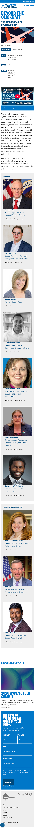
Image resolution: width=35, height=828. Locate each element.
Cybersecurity (17, 49)
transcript (12, 108)
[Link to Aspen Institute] (9, 796)
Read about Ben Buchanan (14, 262)
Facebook (12, 70)
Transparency (7, 817)
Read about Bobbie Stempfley (15, 400)
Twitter (11, 73)
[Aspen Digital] (9, 6)
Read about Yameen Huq (13, 642)
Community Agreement (11, 807)
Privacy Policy (12, 772)
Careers (5, 805)
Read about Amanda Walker (14, 449)
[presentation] (17, 679)
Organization (7, 759)
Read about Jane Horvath (14, 306)
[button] (26, 5)
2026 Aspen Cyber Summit (15, 694)
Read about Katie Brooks (13, 550)
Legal (4, 810)
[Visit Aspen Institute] (28, 1)
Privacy (5, 815)
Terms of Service (24, 772)
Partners (5, 812)
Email (11, 77)
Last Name (21, 735)
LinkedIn (11, 75)
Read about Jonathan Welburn (15, 495)
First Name (6, 735)
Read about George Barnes (14, 219)
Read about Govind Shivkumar (15, 352)
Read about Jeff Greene (13, 596)
